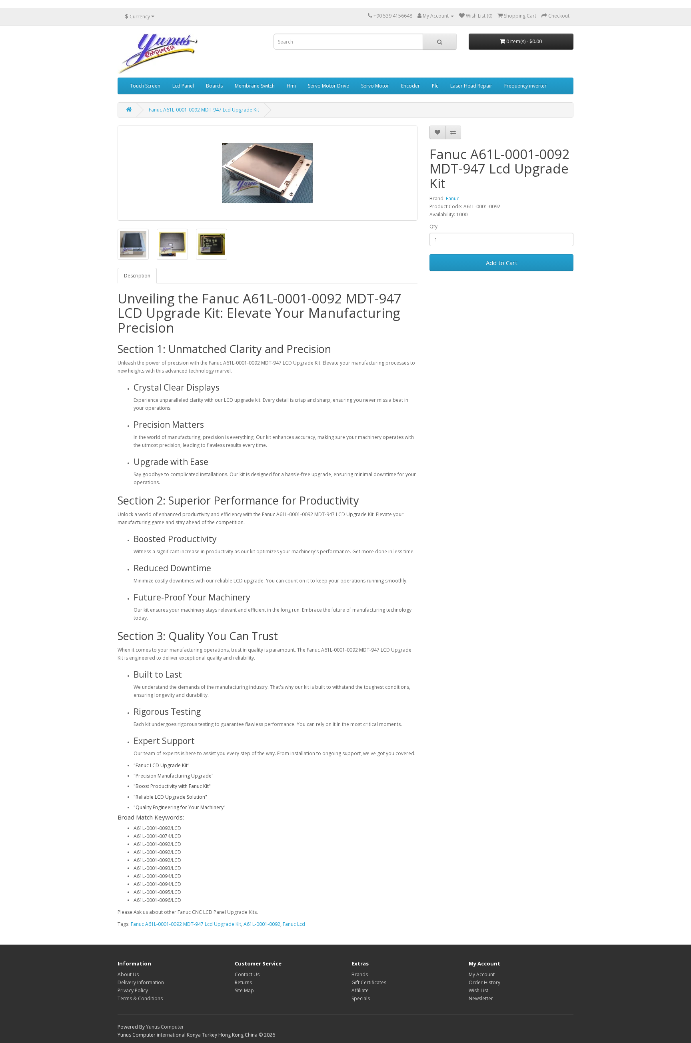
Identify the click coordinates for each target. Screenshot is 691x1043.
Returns (243, 982)
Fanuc (452, 198)
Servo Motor (375, 85)
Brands (359, 974)
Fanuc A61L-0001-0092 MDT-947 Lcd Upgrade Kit (204, 109)
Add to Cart (501, 263)
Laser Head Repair (471, 85)
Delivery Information (141, 982)
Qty (433, 226)
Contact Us (247, 974)
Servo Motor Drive (328, 85)
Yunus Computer (165, 1026)
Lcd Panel (183, 85)
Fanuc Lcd (294, 924)
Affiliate (360, 990)
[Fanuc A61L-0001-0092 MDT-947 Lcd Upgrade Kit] (267, 173)
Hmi (291, 85)
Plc (435, 85)
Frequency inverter (525, 85)
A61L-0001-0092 (262, 924)
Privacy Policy (133, 990)
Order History (484, 982)
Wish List (478, 990)
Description (137, 275)
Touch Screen (145, 85)
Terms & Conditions (140, 998)
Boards (214, 85)
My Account (482, 974)
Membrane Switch (255, 85)
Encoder (410, 85)
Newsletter (481, 998)
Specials (360, 998)
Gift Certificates (368, 982)
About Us (128, 974)
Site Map (244, 990)
